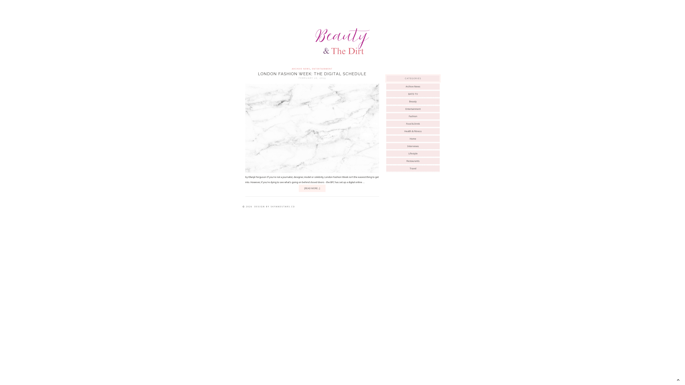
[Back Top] (678, 379)
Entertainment (322, 68)
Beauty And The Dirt (342, 41)
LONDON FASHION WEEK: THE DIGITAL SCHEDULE (312, 73)
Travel (413, 168)
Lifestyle (413, 153)
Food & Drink (413, 123)
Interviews (413, 146)
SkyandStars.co (283, 206)
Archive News (301, 68)
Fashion (413, 116)
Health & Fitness (413, 131)
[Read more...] (312, 188)
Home (413, 138)
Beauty (413, 101)
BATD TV (413, 94)
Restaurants (413, 161)
